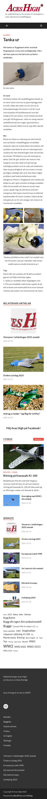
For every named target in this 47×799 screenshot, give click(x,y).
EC (37, 626)
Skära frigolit (30, 638)
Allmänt (6, 35)
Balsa (15, 614)
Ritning (21, 637)
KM (32, 634)
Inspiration (28, 630)
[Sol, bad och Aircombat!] (11, 568)
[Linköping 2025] (11, 598)
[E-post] (5, 706)
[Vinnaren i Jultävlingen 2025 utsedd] (23, 334)
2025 (9, 614)
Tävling (10, 642)
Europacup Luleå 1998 (32, 553)
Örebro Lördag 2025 (13, 375)
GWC (18, 631)
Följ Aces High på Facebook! (23, 428)
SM (37, 638)
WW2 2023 (34, 646)
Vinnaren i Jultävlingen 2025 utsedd (21, 337)
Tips (5, 641)
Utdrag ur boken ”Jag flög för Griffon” (21, 413)
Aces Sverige (22, 679)
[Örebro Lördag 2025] (23, 372)
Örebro (15, 651)
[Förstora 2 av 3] (40, 211)
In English (7, 736)
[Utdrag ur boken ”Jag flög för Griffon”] (23, 410)
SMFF (28, 692)
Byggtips (6, 472)
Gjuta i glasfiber (9, 631)
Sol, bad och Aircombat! (32, 568)
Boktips (27, 614)
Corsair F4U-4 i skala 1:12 (24, 626)
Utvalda (7, 745)
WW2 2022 (20, 646)
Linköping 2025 (29, 597)
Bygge (7, 626)
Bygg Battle (9, 617)
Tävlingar (7, 740)
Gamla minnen (9, 726)
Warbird (25, 642)
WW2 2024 (7, 651)
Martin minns (9, 637)
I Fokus (14, 472)
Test (41, 638)
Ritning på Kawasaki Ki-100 (20, 475)
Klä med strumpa (29, 583)
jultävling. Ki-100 (22, 634)
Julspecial (8, 634)
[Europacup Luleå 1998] (11, 554)
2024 (4, 614)
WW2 (8, 646)
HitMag (29, 796)
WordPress (17, 796)
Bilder (21, 614)
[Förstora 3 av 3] (40, 227)
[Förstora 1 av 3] (19, 211)
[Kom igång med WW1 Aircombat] (11, 496)
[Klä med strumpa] (11, 583)
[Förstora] (40, 65)
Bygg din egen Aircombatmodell (22, 621)
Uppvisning (17, 642)
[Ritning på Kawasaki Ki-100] (23, 445)
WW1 (32, 641)
